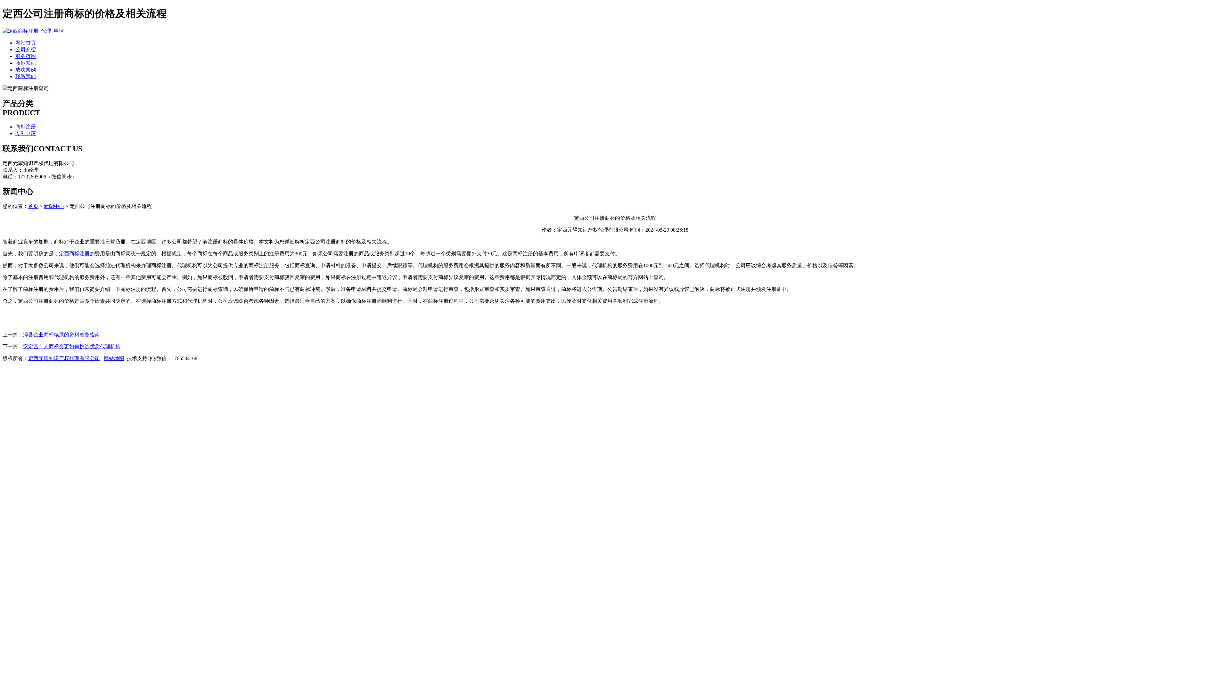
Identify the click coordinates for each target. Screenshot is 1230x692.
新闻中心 (54, 206)
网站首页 (25, 42)
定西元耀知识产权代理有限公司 (64, 358)
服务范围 (25, 56)
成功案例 (25, 69)
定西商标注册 (74, 253)
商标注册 (25, 126)
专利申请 (25, 133)
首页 (33, 206)
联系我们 (25, 76)
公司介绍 (25, 49)
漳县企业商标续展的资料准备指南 (61, 334)
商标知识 (25, 63)
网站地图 (114, 358)
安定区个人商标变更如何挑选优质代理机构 (71, 346)
